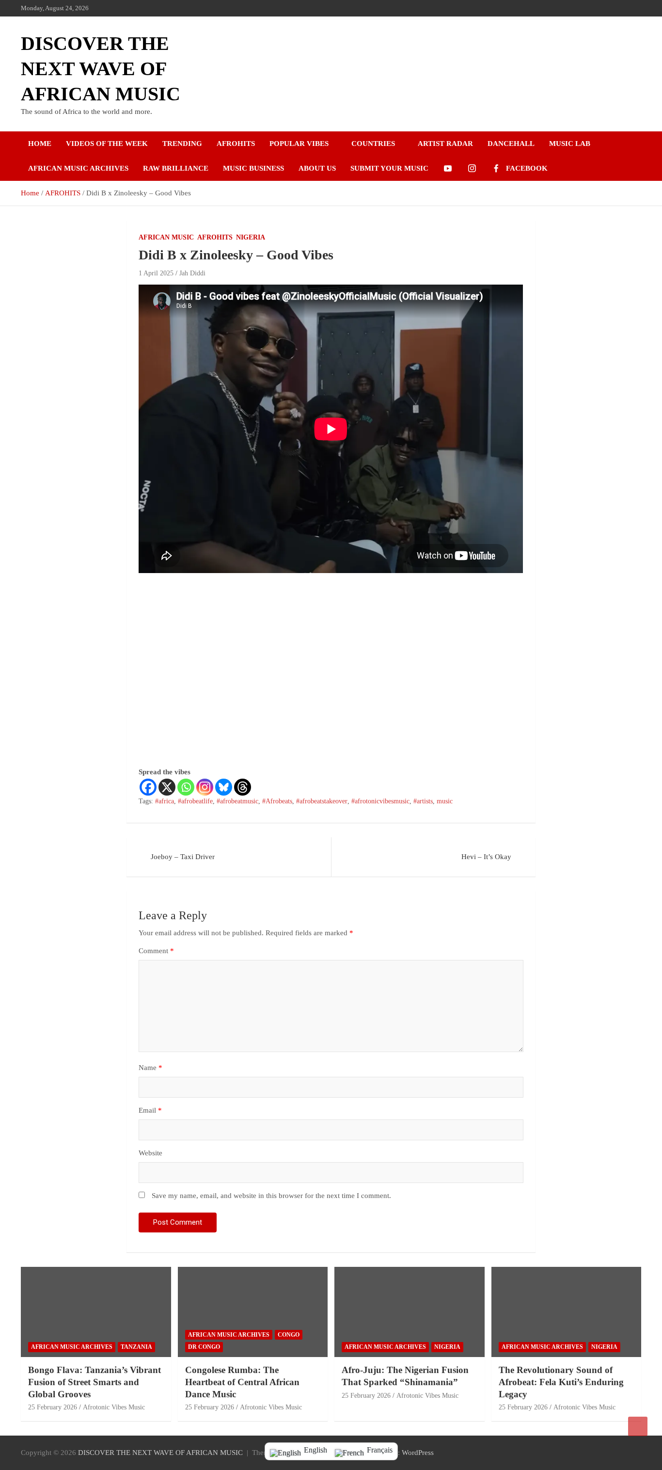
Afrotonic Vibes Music (114, 1407)
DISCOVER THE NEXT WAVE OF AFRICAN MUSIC (100, 68)
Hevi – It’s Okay (486, 857)
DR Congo (204, 1346)
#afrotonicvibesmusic (380, 801)
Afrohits (236, 143)
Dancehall (511, 143)
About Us (317, 168)
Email (150, 1110)
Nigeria (250, 237)
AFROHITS (215, 237)
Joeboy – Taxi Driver (183, 857)
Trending (182, 143)
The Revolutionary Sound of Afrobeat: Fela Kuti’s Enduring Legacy (561, 1382)
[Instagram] (204, 787)
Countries (373, 143)
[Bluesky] (223, 787)
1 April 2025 (156, 273)
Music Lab (569, 143)
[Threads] (242, 787)
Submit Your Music (389, 168)
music (445, 801)
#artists (423, 801)
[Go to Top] (637, 1426)
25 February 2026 (52, 1407)
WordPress (418, 1452)
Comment (156, 951)
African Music (166, 237)
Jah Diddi (192, 273)
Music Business (253, 168)
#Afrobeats (277, 801)
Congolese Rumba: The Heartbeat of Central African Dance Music (242, 1382)
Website (150, 1153)
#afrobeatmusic (237, 801)
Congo (288, 1334)
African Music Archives (78, 168)
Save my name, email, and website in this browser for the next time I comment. (271, 1195)
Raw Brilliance (175, 168)
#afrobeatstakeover (321, 801)
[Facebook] (148, 787)
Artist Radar (445, 143)
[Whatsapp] (185, 787)
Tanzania (136, 1346)
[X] (166, 787)
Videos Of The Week (107, 143)
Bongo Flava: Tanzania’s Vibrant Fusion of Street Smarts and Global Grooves (94, 1382)
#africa (164, 801)
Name (150, 1067)
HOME (39, 143)
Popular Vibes (299, 143)
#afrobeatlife (195, 801)
